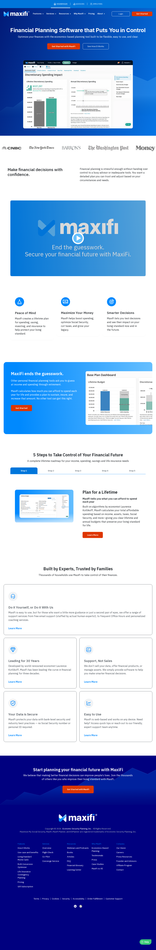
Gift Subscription (25, 886)
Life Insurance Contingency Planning (24, 874)
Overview (46, 848)
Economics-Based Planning (100, 849)
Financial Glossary (75, 865)
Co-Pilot (46, 856)
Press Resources (124, 856)
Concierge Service (50, 861)
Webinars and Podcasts (78, 848)
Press (94, 859)
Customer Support (114, 898)
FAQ (69, 861)
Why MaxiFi (79, 13)
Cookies (55, 898)
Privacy (45, 898)
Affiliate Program (124, 865)
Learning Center (74, 869)
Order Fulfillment (95, 898)
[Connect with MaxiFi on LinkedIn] (75, 906)
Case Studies (98, 864)
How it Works (24, 848)
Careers (120, 852)
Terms (36, 898)
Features (37, 13)
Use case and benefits (28, 852)
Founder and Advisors (126, 861)
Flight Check (47, 852)
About (100, 13)
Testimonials (97, 855)
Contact (120, 869)
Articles (70, 856)
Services (50, 13)
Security (66, 898)
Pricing (91, 13)
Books (70, 852)
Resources (64, 13)
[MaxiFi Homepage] (12, 13)
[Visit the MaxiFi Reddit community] (80, 906)
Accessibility (78, 898)
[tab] (23, 470)
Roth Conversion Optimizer (25, 866)
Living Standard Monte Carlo (25, 858)
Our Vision (121, 848)
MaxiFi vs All (97, 868)
